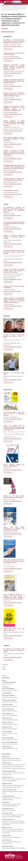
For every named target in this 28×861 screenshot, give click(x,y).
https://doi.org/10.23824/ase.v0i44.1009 (13, 172)
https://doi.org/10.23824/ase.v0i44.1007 (13, 86)
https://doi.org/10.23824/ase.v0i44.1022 (13, 158)
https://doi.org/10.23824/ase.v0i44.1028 (13, 130)
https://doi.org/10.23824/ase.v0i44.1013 (13, 228)
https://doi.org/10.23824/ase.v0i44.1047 (13, 379)
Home (2, 5)
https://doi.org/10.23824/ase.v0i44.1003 (13, 243)
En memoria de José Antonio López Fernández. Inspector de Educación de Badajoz (14, 650)
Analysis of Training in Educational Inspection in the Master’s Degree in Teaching (14, 237)
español (3, 669)
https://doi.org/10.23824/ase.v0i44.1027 (13, 144)
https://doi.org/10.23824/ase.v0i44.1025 (13, 99)
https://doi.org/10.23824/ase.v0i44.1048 (13, 602)
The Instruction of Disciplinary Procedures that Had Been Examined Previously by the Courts (14, 224)
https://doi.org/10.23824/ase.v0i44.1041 (13, 501)
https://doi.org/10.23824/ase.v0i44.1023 (13, 114)
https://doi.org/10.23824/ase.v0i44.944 (12, 291)
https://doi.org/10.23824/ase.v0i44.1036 (13, 262)
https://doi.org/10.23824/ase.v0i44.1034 (13, 73)
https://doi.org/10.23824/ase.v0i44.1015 (13, 279)
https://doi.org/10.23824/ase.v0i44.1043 (13, 568)
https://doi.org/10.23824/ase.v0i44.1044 (13, 418)
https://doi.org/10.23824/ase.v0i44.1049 (13, 635)
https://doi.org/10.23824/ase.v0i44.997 (12, 215)
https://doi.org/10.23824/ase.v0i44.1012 (13, 46)
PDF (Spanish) (9, 49)
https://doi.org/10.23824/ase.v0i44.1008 (13, 306)
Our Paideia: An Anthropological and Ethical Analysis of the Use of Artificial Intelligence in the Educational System (14, 41)
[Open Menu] (1, 1)
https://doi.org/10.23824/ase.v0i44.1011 (13, 657)
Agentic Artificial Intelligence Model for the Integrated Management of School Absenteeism (14, 139)
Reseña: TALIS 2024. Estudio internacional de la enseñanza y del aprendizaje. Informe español (14, 529)
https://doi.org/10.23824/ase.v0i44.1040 (13, 469)
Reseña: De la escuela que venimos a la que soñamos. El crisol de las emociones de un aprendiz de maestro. (14, 562)
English (3, 667)
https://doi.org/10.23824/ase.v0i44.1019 (13, 58)
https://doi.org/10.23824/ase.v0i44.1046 (13, 346)
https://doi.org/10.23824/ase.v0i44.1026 (13, 194)
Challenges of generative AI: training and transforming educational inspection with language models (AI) (14, 81)
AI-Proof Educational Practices (11, 190)
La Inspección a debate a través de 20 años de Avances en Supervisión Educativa (14, 414)
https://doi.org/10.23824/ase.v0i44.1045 (13, 438)
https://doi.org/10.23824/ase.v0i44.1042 (13, 533)
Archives (7, 5)
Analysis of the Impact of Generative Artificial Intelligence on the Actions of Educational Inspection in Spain (14, 94)
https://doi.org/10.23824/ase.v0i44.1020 (13, 183)
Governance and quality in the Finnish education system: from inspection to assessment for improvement (14, 271)
